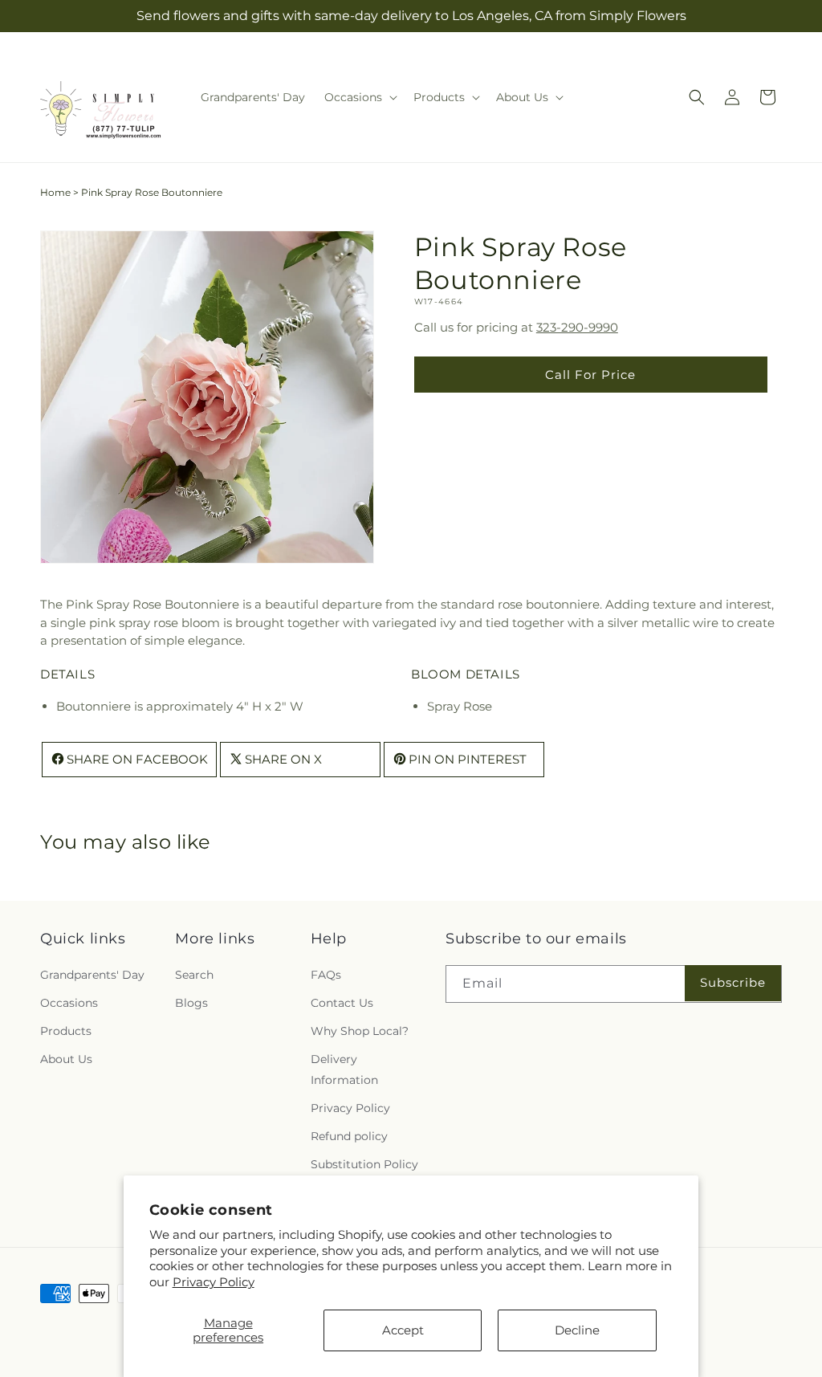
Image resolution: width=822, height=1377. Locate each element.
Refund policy (349, 1136)
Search (194, 975)
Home (55, 192)
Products (66, 1031)
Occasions (69, 1003)
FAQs (326, 975)
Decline (577, 1330)
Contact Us (342, 1003)
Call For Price (590, 374)
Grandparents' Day (92, 975)
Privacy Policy (213, 1281)
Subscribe (733, 982)
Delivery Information (344, 1069)
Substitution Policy (364, 1164)
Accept (403, 1330)
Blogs (191, 1003)
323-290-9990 (577, 327)
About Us (66, 1059)
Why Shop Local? (360, 1031)
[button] (359, 97)
